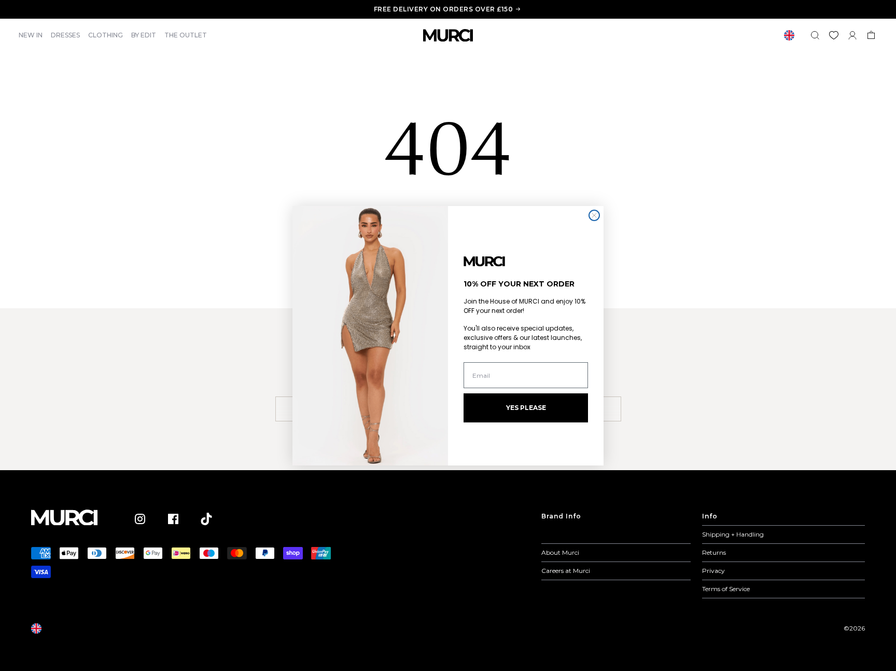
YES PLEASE (526, 408)
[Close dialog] (594, 215)
